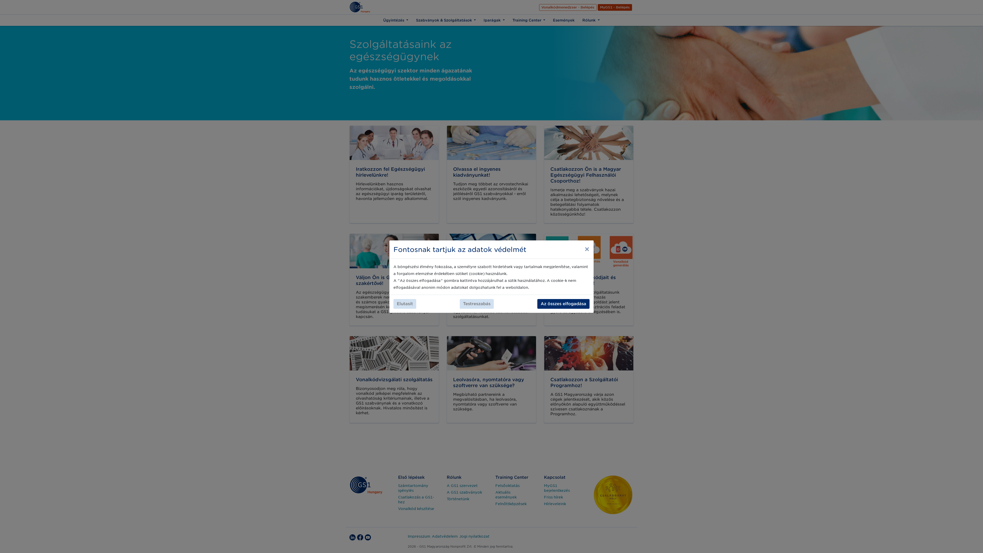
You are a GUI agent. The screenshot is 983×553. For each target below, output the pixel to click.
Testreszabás (476, 303)
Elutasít (405, 303)
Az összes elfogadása (563, 303)
